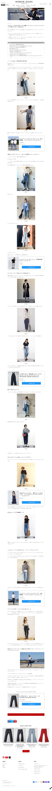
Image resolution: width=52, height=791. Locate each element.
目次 (10, 42)
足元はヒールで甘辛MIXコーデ (16, 51)
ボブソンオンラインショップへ (26, 714)
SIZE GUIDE (20, 765)
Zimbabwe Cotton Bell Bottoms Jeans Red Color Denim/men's (43, 745)
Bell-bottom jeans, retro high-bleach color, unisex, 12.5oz (32, 745)
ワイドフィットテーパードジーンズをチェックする (26, 691)
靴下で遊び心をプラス (14, 48)
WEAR (26, 97)
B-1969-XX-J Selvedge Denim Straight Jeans (8, 745)
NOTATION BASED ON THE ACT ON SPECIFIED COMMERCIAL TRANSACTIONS (40, 767)
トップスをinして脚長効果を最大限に (17, 44)
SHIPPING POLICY (37, 771)
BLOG (4, 765)
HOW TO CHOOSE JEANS (22, 769)
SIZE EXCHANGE (21, 767)
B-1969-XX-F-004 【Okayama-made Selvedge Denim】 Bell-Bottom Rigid (20, 745)
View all (26, 751)
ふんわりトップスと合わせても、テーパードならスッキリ (21, 52)
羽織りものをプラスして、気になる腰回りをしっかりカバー (21, 45)
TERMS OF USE (37, 773)
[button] (18, 5)
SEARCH (4, 767)
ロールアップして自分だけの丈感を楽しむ (18, 47)
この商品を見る (31, 146)
